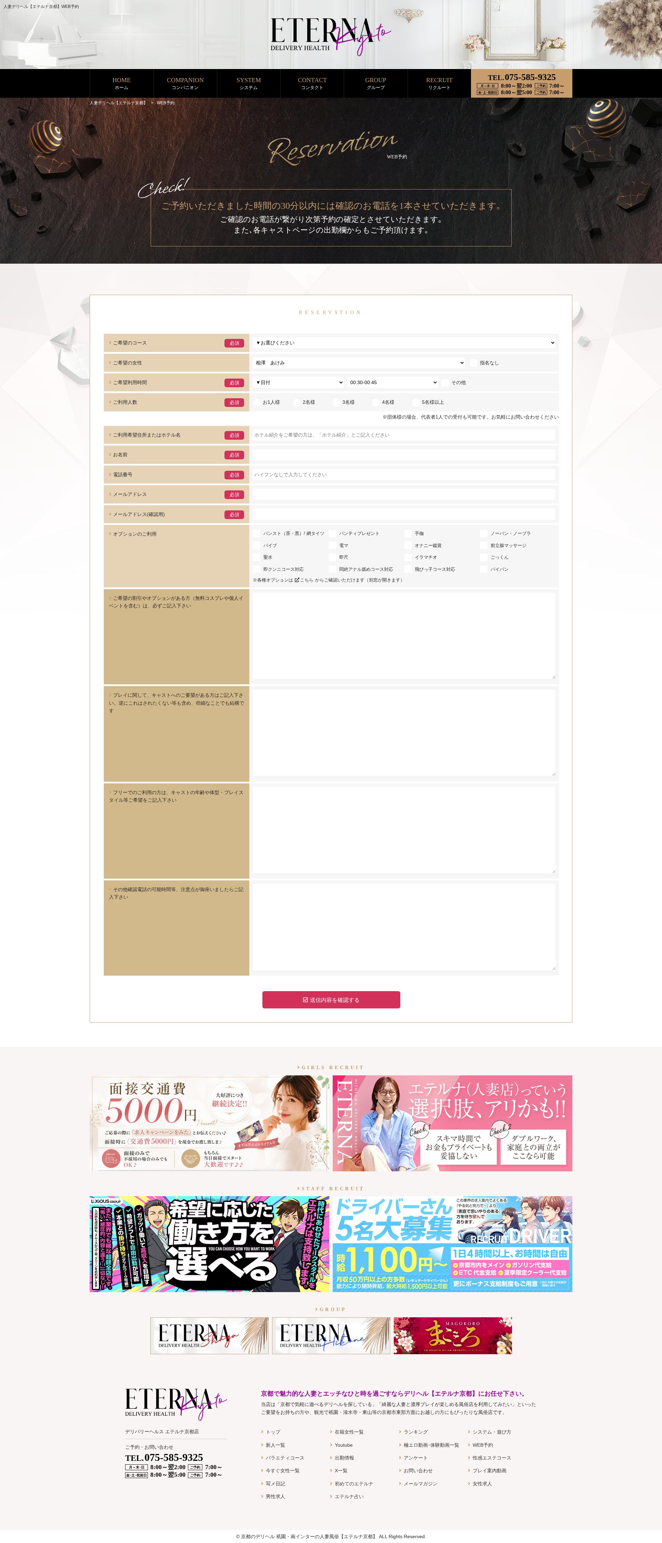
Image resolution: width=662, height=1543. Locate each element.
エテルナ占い (349, 1496)
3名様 (348, 402)
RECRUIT (439, 83)
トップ (273, 1432)
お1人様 (271, 402)
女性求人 (482, 1483)
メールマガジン (421, 1483)
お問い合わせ (418, 1470)
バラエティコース (285, 1458)
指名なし (489, 362)
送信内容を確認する (335, 1000)
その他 (458, 382)
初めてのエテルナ (354, 1483)
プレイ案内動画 (489, 1470)
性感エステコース (492, 1458)
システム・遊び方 (492, 1432)
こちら (306, 580)
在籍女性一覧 (349, 1432)
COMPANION (185, 83)
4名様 (388, 402)
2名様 (309, 402)
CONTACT (312, 83)
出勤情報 (344, 1458)
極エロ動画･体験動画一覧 (431, 1445)
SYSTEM (249, 83)
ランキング (416, 1432)
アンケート (416, 1458)
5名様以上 (433, 402)
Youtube (344, 1445)
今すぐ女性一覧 (283, 1470)
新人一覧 (275, 1445)
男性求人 (275, 1496)
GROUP (375, 83)
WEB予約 (483, 1445)
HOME (121, 83)
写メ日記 (275, 1483)
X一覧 (341, 1470)
